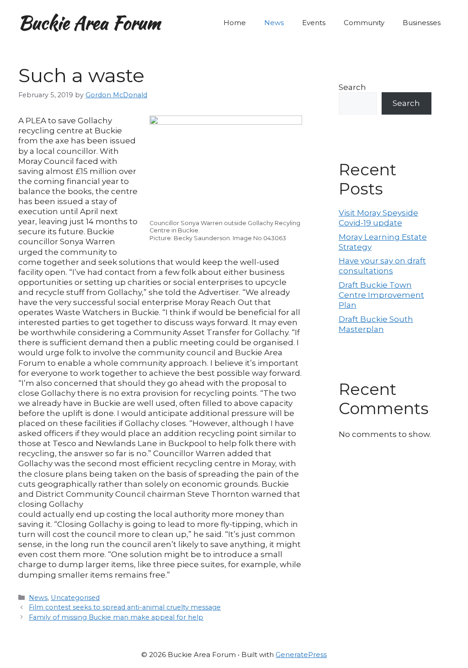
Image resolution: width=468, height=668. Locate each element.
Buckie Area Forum (89, 23)
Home (234, 22)
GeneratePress (301, 654)
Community (364, 22)
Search (352, 87)
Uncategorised (75, 598)
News (274, 22)
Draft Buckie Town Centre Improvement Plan (381, 295)
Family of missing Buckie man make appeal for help (116, 617)
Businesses (422, 22)
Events (313, 22)
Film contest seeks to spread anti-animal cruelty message (125, 607)
